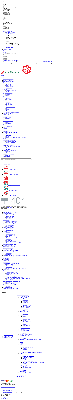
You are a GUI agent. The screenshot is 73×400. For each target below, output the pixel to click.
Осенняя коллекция (8, 116)
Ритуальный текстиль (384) (10, 276)
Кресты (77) (9, 286)
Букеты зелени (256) (11, 235)
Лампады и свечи (10, 152)
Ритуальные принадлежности (10, 150)
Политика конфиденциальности (8, 385)
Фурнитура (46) (10, 256)
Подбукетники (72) (11, 222)
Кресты (8, 155)
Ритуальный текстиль (8, 145)
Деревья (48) (9, 249)
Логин (5, 53)
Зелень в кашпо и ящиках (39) (13, 242)
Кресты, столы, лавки (8, 154)
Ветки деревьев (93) (11, 241)
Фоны (7, 136)
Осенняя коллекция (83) (9, 246)
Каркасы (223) (9, 264)
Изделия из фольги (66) (12, 273)
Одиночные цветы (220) (9, 223)
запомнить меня (9, 57)
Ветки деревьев (10, 110)
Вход (4, 52)
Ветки (7, 95)
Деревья (8, 118)
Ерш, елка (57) (9, 265)
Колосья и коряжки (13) (9, 251)
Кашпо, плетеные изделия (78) (10, 250)
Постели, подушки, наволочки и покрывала (17, 147)
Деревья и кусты (7, 117)
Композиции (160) (7, 287)
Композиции (6, 156)
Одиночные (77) (10, 225)
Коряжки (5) (9, 254)
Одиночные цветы (7, 93)
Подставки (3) (9, 230)
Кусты (7, 108)
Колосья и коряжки (8, 121)
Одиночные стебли (11, 90)
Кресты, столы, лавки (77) (9, 284)
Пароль (5, 54)
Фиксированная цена (8, 81)
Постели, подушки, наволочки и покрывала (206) (18, 278)
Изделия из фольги (10, 142)
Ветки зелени (9, 103)
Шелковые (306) (10, 214)
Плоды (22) (6, 258)
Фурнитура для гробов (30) (12, 272)
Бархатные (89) (10, 216)
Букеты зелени (9, 104)
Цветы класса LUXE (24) (9, 244)
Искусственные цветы (14, 185)
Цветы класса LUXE (8, 113)
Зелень (5, 100)
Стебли (5, 89)
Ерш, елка (8, 135)
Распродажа (7, 164)
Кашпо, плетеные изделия (9, 119)
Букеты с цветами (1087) (9, 227)
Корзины (5, 131)
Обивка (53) (9, 274)
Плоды (5, 127)
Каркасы (8, 133)
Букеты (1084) (9, 228)
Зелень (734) (6, 231)
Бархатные (8, 85)
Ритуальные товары (13, 190)
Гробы (4, 138)
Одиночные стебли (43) (12, 221)
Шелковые (8, 84)
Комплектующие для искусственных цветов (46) (15, 255)
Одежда (8, 149)
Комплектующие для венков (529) (11, 263)
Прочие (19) (6, 259)
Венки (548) (6, 260)
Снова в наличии (7, 80)
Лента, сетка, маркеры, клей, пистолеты (16, 137)
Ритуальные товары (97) (9, 290)
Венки (5, 130)
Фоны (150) (9, 267)
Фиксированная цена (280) (9, 212)
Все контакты (9, 47)
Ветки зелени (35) (10, 234)
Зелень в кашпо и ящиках (12, 112)
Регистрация (6, 60)
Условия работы (7, 49)
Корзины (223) (6, 262)
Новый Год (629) (7, 245)
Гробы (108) (6, 269)
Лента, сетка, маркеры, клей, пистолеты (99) (17, 268)
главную (9, 207)
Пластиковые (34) (10, 217)
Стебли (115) (6, 220)
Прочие (5, 128)
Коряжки (8, 123)
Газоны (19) (9, 240)
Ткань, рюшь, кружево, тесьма (13, 146)
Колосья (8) (9, 253)
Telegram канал (4, 398)
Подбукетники (9, 91)
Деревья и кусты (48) (8, 248)
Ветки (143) (9, 226)
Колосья (8, 122)
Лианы (8, 105)
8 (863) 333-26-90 (7, 31)
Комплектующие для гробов (10, 140)
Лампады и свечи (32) (11, 283)
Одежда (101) (9, 279)
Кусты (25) (8, 239)
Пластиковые (9, 86)
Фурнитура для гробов (11, 141)
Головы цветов (7, 82)
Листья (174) (9, 232)
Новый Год (6, 114)
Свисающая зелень (10, 107)
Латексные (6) (9, 218)
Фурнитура (9, 126)
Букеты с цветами (7, 96)
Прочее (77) (9, 282)
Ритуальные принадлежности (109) (12, 281)
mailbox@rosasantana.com (7, 397)
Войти (5, 59)
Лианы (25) (9, 236)
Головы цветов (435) (8, 213)
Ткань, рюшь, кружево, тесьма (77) (14, 277)
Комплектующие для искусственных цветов (14, 124)
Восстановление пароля (15, 60)
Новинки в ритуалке (8, 79)
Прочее (8, 151)
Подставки (9, 99)
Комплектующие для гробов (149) (11, 270)
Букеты (8, 98)
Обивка (8, 144)
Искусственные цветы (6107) (10, 288)
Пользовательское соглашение (8, 387)
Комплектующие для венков (10, 132)
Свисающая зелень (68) (12, 237)
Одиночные (9, 94)
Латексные (9, 88)
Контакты (5, 50)
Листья (8, 102)
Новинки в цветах (7, 77)
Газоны (8, 109)
